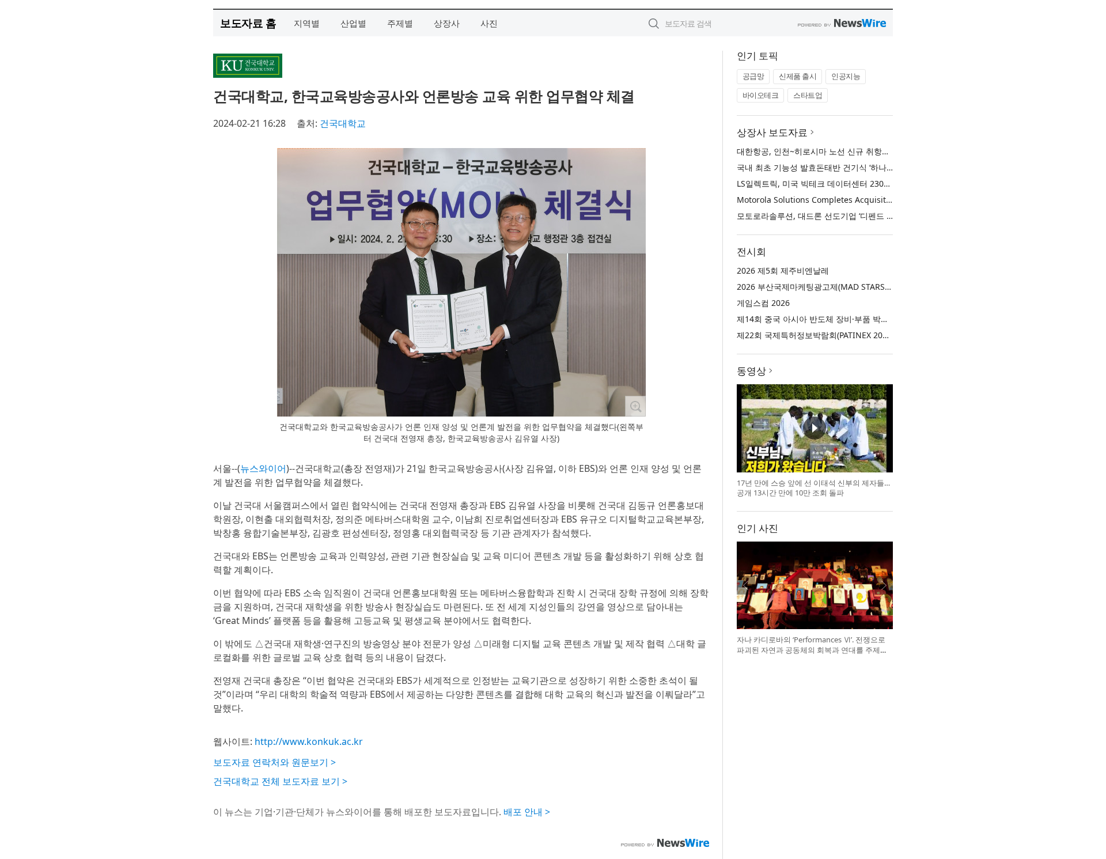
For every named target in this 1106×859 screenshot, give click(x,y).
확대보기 (635, 406)
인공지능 (845, 76)
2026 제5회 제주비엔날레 (783, 270)
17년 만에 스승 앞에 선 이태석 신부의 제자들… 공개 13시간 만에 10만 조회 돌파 (813, 488)
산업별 (353, 23)
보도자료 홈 (248, 23)
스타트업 (807, 95)
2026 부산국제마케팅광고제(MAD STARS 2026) (822, 286)
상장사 (447, 23)
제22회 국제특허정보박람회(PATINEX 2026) (815, 335)
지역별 (307, 23)
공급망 (753, 76)
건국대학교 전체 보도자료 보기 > (280, 781)
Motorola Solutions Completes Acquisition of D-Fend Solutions (856, 199)
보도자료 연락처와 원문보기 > (274, 762)
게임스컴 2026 (763, 302)
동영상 (751, 370)
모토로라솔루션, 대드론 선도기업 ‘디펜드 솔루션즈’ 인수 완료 (847, 215)
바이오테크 (761, 95)
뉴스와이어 (263, 468)
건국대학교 (343, 123)
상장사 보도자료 (772, 132)
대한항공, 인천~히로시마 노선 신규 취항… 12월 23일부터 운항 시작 (858, 151)
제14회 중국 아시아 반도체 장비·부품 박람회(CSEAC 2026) (842, 318)
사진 (489, 23)
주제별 (400, 23)
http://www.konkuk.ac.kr (309, 741)
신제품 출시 (797, 76)
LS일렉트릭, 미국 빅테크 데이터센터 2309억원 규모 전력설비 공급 (856, 183)
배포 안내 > (526, 811)
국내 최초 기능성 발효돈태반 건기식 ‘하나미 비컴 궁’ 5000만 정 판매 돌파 (869, 167)
